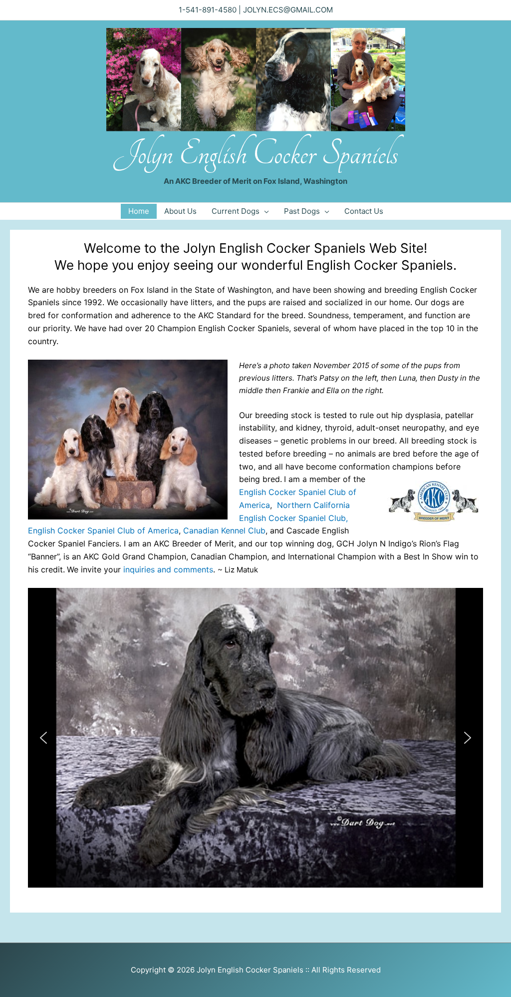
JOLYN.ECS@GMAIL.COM (288, 9)
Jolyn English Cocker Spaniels (255, 153)
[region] (255, 738)
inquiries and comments (168, 569)
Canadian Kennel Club (224, 530)
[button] (43, 738)
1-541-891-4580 (208, 9)
